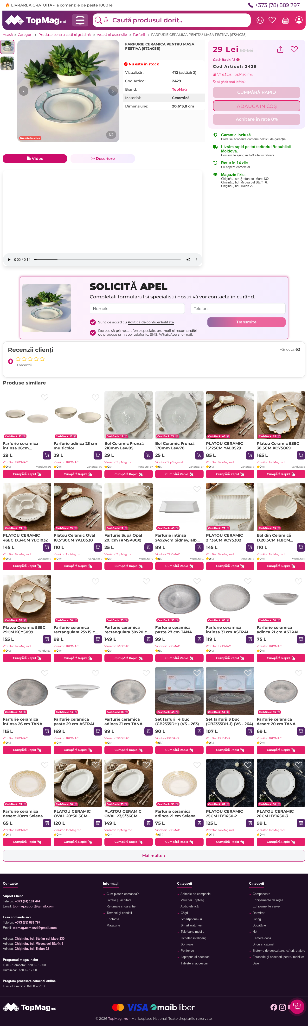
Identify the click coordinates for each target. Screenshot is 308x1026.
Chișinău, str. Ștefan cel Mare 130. (245, 179)
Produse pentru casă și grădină (65, 34)
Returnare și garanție (120, 906)
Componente (261, 894)
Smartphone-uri (191, 919)
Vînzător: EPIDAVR (167, 738)
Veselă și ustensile (112, 34)
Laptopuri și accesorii (195, 957)
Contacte (112, 919)
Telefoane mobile (192, 931)
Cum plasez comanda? (122, 894)
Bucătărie (259, 925)
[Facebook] (273, 1007)
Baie (255, 963)
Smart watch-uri (191, 925)
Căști (184, 913)
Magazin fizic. (233, 175)
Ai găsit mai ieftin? (230, 82)
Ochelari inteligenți (193, 938)
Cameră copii (261, 938)
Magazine (113, 925)
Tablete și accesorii (194, 963)
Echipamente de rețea (267, 900)
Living (256, 919)
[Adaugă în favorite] (44, 397)
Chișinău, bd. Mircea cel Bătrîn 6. (244, 182)
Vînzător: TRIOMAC (15, 462)
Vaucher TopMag (192, 900)
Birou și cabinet (263, 944)
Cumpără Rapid (24, 474)
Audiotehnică (189, 906)
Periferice (187, 950)
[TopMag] (35, 20)
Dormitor (258, 913)
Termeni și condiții (119, 913)
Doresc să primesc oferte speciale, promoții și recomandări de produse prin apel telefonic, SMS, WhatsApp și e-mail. (147, 332)
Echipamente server (266, 906)
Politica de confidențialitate (151, 322)
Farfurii (139, 34)
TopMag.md (118, 1018)
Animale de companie (195, 894)
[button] (109, 20)
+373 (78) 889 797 (277, 5)
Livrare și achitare (118, 900)
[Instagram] (282, 1007)
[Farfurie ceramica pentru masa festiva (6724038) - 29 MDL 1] (68, 91)
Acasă (8, 34)
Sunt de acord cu (136, 322)
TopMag (179, 89)
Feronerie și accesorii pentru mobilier (278, 957)
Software (186, 944)
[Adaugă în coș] (47, 455)
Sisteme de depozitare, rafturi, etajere (278, 950)
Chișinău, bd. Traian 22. (237, 186)
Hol (254, 931)
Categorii (25, 34)
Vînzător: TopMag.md (234, 74)
